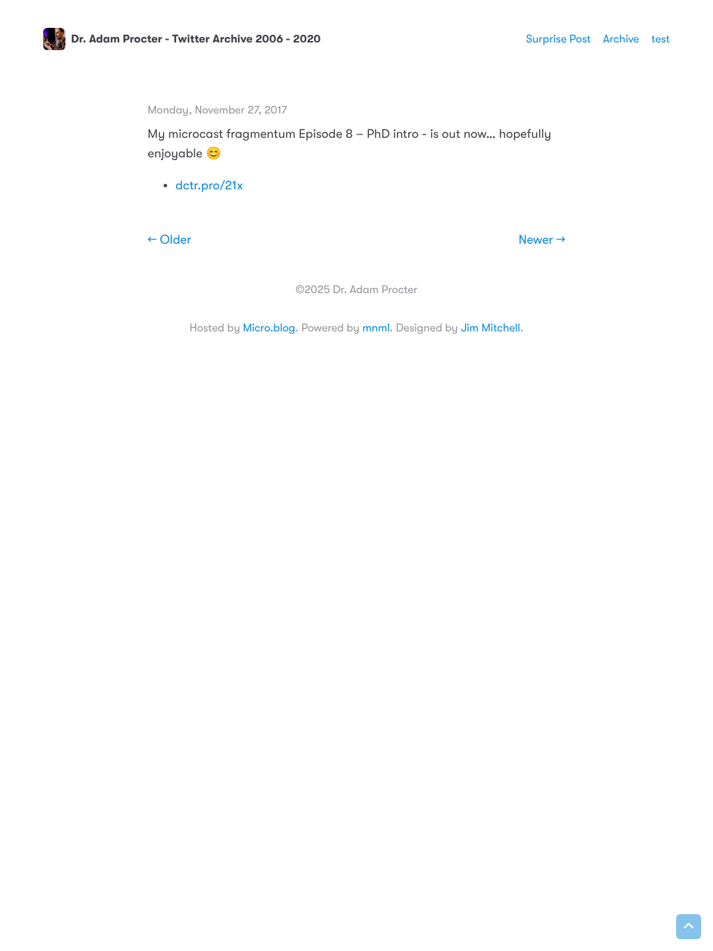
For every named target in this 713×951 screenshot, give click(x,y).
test (660, 39)
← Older (169, 240)
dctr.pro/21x (209, 186)
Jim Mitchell (490, 328)
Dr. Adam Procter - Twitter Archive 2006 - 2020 (196, 39)
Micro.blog (269, 328)
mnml (375, 328)
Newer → (542, 240)
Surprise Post (558, 39)
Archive (621, 39)
